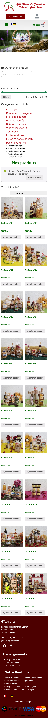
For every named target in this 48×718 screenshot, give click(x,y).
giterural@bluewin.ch (10, 640)
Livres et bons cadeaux (19, 138)
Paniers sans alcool (16, 148)
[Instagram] (11, 646)
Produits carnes (10, 689)
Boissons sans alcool (18, 124)
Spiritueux (12, 131)
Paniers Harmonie (16, 157)
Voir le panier (34, 177)
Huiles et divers (15, 135)
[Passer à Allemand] (14, 24)
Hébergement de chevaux (15, 659)
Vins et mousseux (16, 127)
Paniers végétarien (16, 146)
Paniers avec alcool (16, 151)
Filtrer (6, 97)
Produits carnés (15, 120)
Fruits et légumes (16, 116)
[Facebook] (4, 646)
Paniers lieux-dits (15, 154)
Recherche (8, 80)
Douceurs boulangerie (19, 113)
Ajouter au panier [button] (11, 237)
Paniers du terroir (16, 142)
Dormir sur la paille (12, 665)
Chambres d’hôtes (11, 662)
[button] (7, 24)
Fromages (12, 109)
